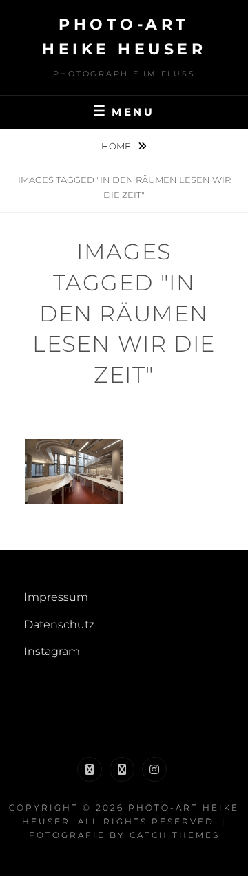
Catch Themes (175, 835)
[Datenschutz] (122, 769)
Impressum (56, 596)
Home (117, 145)
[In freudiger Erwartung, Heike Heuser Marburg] (74, 471)
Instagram (52, 651)
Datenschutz (59, 624)
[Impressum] (89, 769)
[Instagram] (154, 769)
